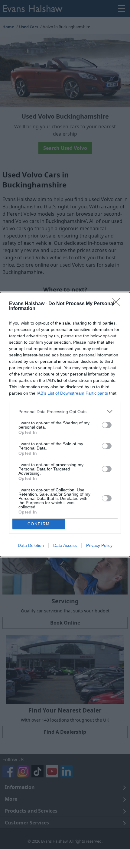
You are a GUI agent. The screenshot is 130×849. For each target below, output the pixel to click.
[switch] (107, 425)
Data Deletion (31, 545)
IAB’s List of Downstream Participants (72, 393)
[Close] (118, 304)
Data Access (65, 545)
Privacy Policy (99, 545)
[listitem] (65, 411)
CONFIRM (39, 524)
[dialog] (65, 424)
